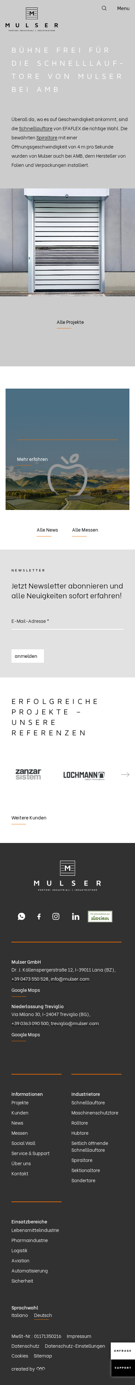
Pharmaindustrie (29, 1239)
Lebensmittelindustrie (35, 1229)
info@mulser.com (70, 978)
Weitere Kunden (29, 817)
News (17, 1122)
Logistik (19, 1250)
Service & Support (30, 1152)
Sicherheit (22, 1280)
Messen (19, 1132)
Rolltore (79, 1122)
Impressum (79, 1335)
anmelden (26, 655)
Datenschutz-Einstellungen (75, 1345)
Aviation (20, 1260)
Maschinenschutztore (94, 1112)
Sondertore (83, 1180)
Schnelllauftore (35, 128)
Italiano (19, 1314)
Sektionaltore (85, 1169)
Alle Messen (85, 529)
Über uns (21, 1163)
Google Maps (25, 989)
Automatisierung (29, 1270)
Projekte (20, 1102)
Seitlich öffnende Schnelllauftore (89, 1146)
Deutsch (43, 1314)
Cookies (19, 1355)
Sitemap (43, 1355)
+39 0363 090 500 (29, 1023)
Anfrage (123, 1350)
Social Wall (23, 1142)
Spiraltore (46, 137)
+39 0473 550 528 (29, 978)
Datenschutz (25, 1345)
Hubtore (79, 1132)
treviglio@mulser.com (75, 1023)
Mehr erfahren (32, 458)
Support (123, 1367)
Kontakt (19, 1173)
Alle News (47, 529)
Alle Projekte (70, 321)
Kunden (20, 1112)
